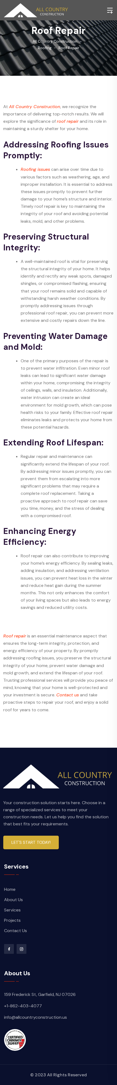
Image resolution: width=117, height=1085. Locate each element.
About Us (13, 899)
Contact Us (15, 930)
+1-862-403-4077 (23, 1006)
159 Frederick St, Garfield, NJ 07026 (40, 994)
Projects (12, 920)
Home (10, 889)
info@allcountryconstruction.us (35, 1017)
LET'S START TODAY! (31, 842)
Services (12, 910)
